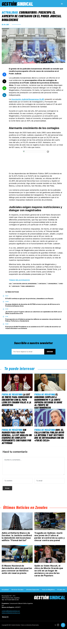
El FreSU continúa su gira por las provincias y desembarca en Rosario (29, 298)
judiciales (16, 286)
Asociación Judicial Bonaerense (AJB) (27, 99)
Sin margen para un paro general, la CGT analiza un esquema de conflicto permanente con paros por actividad (17, 436)
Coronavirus (52, 283)
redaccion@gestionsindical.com (11, 613)
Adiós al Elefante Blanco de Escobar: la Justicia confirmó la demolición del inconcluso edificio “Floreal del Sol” (17, 537)
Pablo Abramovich (28, 286)
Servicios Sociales (17, 589)
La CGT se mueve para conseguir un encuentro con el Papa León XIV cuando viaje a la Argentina (17, 399)
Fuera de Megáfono (12, 394)
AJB (10, 283)
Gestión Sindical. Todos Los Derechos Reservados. (25, 625)
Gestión (17, 4)
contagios (42, 283)
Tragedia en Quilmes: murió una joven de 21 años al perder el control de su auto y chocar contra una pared (49, 537)
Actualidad (10, 12)
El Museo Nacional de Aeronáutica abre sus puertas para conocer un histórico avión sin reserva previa (17, 569)
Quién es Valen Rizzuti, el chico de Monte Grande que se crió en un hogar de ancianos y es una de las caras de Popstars (48, 570)
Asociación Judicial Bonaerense (25, 283)
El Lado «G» (61, 589)
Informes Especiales (32, 589)
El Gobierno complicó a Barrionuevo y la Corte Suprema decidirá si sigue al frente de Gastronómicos (48, 401)
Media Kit (5, 617)
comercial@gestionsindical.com (11, 611)
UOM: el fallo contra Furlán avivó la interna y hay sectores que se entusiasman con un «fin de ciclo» (49, 435)
